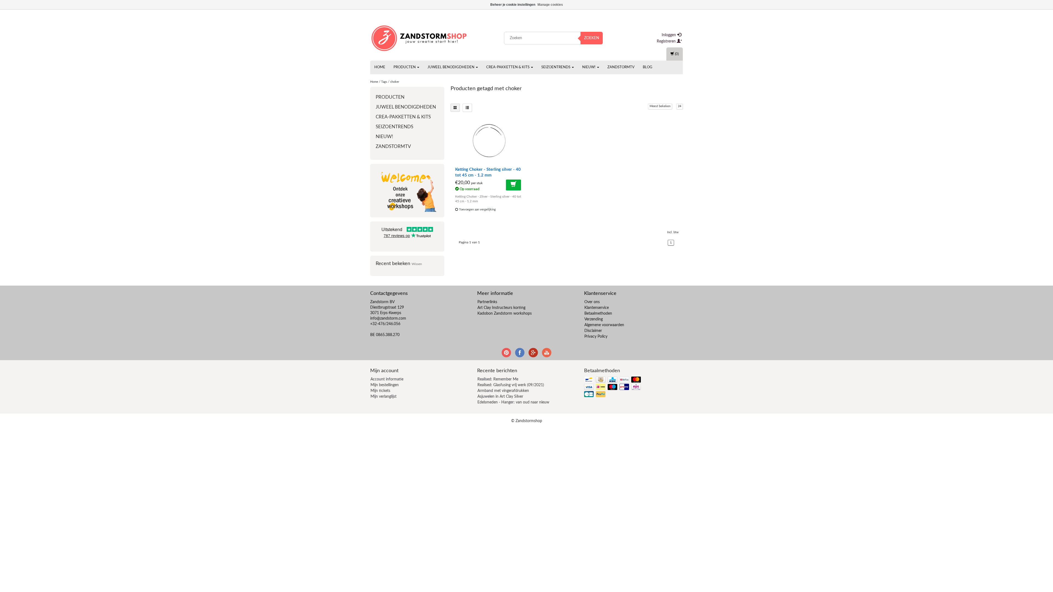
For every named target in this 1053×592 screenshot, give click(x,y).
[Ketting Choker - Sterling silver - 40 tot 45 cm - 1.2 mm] (489, 140)
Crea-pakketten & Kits (508, 67)
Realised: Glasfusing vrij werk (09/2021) (510, 385)
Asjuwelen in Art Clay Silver (500, 397)
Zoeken (591, 38)
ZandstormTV (621, 67)
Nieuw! (589, 67)
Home (379, 67)
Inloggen (669, 35)
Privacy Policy (595, 336)
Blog (647, 67)
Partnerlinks (487, 302)
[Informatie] (513, 185)
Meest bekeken (660, 106)
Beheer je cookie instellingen (512, 5)
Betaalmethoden (598, 313)
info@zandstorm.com (388, 318)
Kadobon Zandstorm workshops (504, 313)
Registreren (667, 41)
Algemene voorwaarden (604, 325)
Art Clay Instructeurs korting (501, 308)
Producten (405, 67)
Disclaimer (593, 331)
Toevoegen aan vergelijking (477, 209)
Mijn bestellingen (384, 385)
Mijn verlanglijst (383, 397)
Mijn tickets (380, 391)
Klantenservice (596, 308)
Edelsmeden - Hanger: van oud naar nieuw (513, 402)
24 (679, 106)
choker (394, 81)
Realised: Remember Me (497, 379)
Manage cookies (550, 5)
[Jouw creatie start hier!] (419, 37)
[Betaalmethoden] (613, 387)
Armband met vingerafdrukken (503, 391)
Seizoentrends (556, 67)
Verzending (593, 319)
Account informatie (386, 379)
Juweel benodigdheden (451, 67)
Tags (384, 81)
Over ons (592, 302)
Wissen (417, 264)
